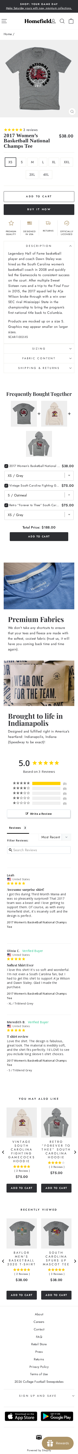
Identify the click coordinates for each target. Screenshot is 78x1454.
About (39, 1314)
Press (39, 1352)
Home (8, 34)
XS (10, 162)
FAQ (39, 1337)
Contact (39, 1329)
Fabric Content (39, 358)
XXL (67, 162)
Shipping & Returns (39, 368)
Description (39, 246)
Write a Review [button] (41, 814)
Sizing (39, 349)
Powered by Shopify (39, 1450)
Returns (39, 1359)
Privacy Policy (39, 1367)
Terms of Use (39, 1374)
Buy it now (39, 209)
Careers (39, 1322)
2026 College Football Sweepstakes (39, 1381)
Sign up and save (38, 1396)
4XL (46, 174)
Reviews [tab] (15, 828)
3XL (32, 174)
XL (54, 162)
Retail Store (39, 1344)
